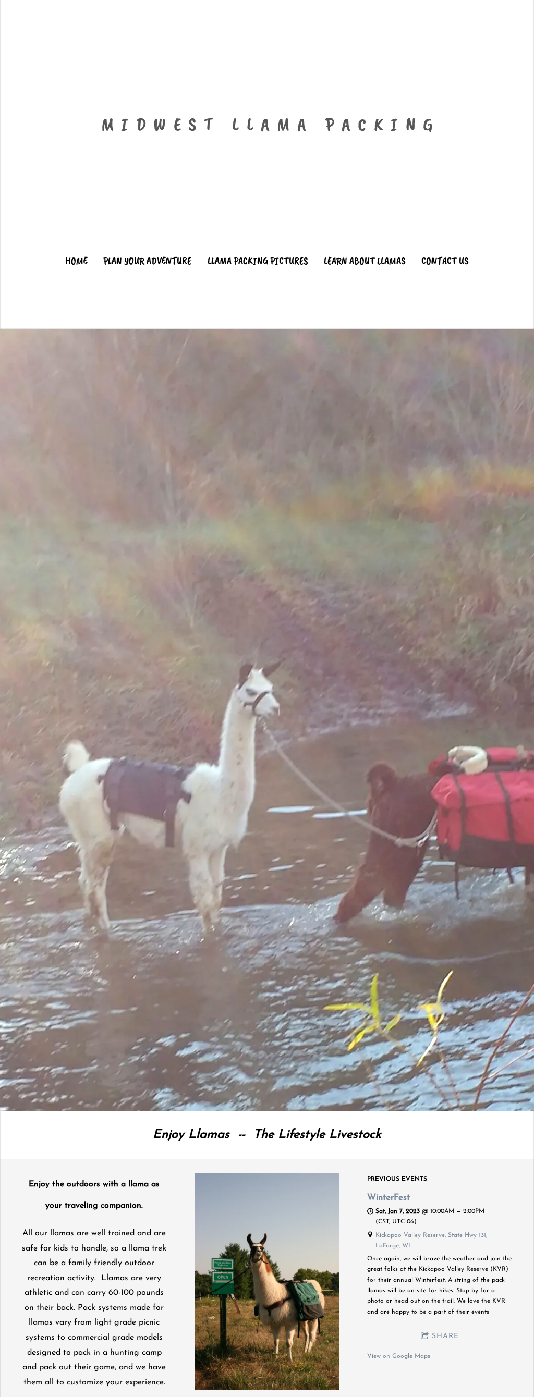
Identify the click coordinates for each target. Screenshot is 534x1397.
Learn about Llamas (365, 260)
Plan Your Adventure (147, 260)
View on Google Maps (398, 1356)
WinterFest (388, 1198)
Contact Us (445, 260)
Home (76, 260)
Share (445, 1336)
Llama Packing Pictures (258, 260)
